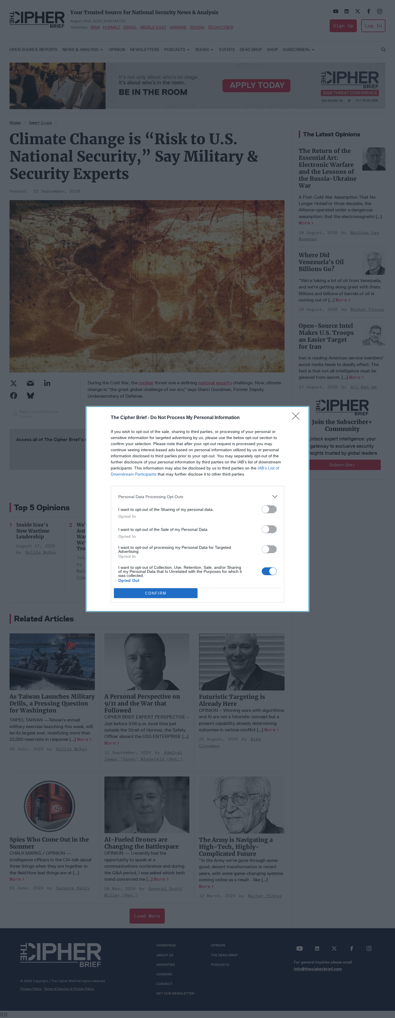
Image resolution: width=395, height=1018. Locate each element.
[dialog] (197, 509)
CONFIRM (156, 593)
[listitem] (197, 497)
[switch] (269, 509)
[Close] (297, 417)
